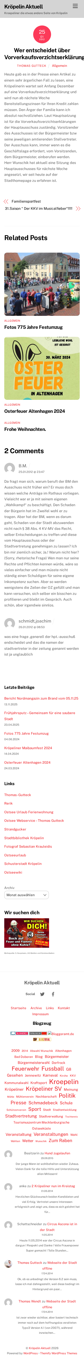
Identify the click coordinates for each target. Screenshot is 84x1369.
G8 (68, 1069)
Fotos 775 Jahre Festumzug (33, 327)
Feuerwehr (25, 1068)
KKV (73, 1075)
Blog (39, 1057)
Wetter (27, 1140)
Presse (18, 1102)
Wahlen (15, 1141)
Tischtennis (71, 1116)
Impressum (40, 1014)
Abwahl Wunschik (41, 1050)
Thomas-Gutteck (17, 795)
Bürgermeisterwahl (34, 1063)
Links (50, 1008)
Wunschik (41, 1141)
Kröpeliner (14, 1089)
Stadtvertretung (21, 1115)
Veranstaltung (19, 1134)
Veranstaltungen (51, 1134)
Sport (34, 1109)
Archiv (9, 888)
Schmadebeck (43, 1102)
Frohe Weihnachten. (25, 429)
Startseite (18, 1008)
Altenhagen (63, 1050)
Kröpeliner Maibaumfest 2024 (28, 748)
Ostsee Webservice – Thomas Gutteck (34, 820)
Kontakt (64, 1008)
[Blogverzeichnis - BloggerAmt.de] (61, 1034)
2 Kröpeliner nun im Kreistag (53, 1186)
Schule (66, 1103)
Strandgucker (15, 829)
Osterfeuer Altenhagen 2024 (34, 411)
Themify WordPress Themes (58, 1353)
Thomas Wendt (30, 1301)
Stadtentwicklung (65, 1109)
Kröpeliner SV (44, 1089)
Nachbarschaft (46, 1096)
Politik (67, 1096)
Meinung (71, 1089)
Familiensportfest (26, 201)
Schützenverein (16, 1109)
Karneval (50, 1075)
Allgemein (59, 65)
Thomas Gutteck (31, 65)
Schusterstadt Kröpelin (23, 864)
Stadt (47, 1109)
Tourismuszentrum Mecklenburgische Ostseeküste (41, 1125)
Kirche (64, 1075)
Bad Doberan (23, 1057)
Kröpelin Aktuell (40, 1348)
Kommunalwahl (16, 1083)
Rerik (8, 803)
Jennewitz (33, 1075)
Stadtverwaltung (51, 1116)
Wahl (74, 1134)
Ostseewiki (13, 872)
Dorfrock (58, 1063)
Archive (36, 1008)
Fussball (52, 1068)
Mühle (10, 1096)
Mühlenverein (25, 1096)
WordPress (30, 1353)
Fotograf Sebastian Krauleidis (28, 846)
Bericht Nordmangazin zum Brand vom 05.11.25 (41, 698)
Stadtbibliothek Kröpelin (24, 838)
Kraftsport (38, 1083)
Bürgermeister (57, 1057)
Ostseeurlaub (15, 855)
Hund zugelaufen (57, 1153)
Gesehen (15, 1075)
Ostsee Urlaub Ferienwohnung (28, 812)
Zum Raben (60, 1140)
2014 (25, 1050)
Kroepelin (64, 1082)
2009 (15, 1050)
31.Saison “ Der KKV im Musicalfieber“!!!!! (38, 208)
